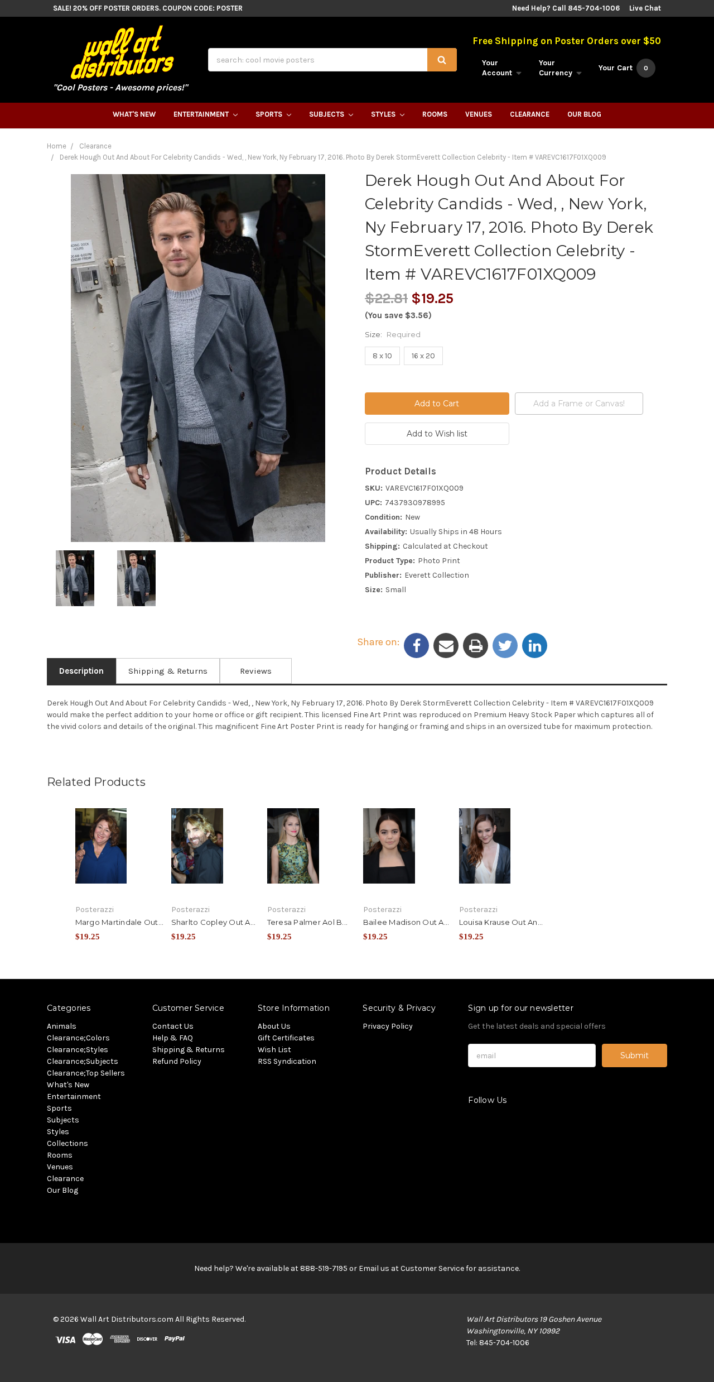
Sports (269, 114)
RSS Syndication (287, 1061)
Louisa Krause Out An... (501, 922)
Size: (393, 334)
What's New (134, 114)
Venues (478, 114)
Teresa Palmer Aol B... (307, 922)
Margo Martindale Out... (119, 922)
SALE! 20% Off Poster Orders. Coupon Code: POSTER (148, 8)
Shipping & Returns (168, 671)
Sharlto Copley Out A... (213, 922)
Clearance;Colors (78, 1038)
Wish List (274, 1049)
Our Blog (584, 114)
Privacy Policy (388, 1026)
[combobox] (332, 59)
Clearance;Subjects (82, 1061)
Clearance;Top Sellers (86, 1073)
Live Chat (645, 8)
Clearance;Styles (77, 1049)
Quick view (120, 843)
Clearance (529, 114)
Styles (384, 114)
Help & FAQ (172, 1038)
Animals (61, 1026)
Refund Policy (176, 1061)
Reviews (256, 671)
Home (56, 146)
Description (81, 671)
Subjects (327, 114)
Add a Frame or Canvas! (579, 404)
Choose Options (119, 862)
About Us (274, 1026)
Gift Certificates (286, 1038)
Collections (67, 1143)
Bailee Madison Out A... (406, 922)
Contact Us (173, 1026)
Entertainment (201, 114)
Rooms (434, 114)
